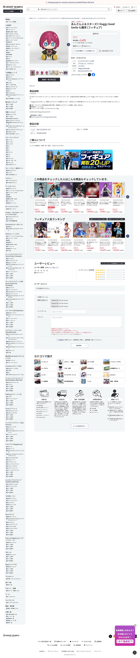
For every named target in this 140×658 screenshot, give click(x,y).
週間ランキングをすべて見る (97, 219)
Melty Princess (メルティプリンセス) (16, 451)
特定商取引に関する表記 (68, 651)
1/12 (9, 156)
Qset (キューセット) (13, 294)
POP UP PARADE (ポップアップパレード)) (16, 265)
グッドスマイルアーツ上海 (86, 61)
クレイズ (10, 172)
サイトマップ (97, 651)
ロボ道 (9, 370)
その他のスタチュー (12, 182)
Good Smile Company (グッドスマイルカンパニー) (16, 519)
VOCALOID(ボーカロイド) (14, 44)
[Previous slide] (29, 44)
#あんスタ (32, 85)
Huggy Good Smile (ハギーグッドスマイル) (16, 296)
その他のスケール (12, 164)
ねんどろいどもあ (12, 526)
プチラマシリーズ (12, 462)
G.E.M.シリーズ (11, 460)
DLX (9, 372)
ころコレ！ (10, 384)
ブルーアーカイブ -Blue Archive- (15, 38)
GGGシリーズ (11, 448)
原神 (9, 52)
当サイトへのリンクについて (84, 651)
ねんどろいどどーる (12, 86)
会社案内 (41, 651)
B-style (10, 82)
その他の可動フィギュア (13, 134)
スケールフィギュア (12, 271)
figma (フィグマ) (12, 114)
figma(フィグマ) (12, 88)
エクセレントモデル (12, 466)
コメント (40, 317)
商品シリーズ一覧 (12, 620)
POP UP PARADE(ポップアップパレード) (15, 79)
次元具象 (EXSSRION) (13, 118)
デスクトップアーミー (13, 468)
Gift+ (9, 91)
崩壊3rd (10, 196)
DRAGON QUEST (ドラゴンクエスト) (16, 347)
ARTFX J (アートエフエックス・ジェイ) (16, 315)
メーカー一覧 (11, 616)
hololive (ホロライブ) (13, 216)
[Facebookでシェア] (93, 74)
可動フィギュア (11, 360)
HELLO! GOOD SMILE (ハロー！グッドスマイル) (16, 268)
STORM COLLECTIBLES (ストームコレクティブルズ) (16, 126)
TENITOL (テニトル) (13, 411)
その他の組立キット (12, 174)
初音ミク (10, 227)
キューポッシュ (11, 320)
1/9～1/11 (10, 152)
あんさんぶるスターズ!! (85, 71)
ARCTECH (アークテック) (14, 120)
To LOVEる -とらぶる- (13, 34)
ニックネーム (41, 311)
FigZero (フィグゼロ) (13, 368)
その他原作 (10, 108)
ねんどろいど (11, 75)
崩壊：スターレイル (12, 46)
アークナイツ (11, 50)
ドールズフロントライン (13, 63)
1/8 (8, 150)
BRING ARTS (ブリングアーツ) (15, 341)
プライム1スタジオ (12, 180)
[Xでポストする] (89, 74)
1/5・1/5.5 (10, 144)
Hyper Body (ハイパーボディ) (15, 291)
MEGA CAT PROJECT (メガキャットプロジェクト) (16, 454)
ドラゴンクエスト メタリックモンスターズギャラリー (16, 338)
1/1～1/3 (10, 139)
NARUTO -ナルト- (12, 65)
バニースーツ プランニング (14, 67)
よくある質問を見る (79, 426)
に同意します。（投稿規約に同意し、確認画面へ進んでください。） (80, 340)
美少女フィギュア (12, 188)
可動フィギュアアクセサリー (14, 579)
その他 (9, 250)
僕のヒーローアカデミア (13, 48)
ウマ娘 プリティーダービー (14, 36)
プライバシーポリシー (53, 651)
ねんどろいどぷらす (12, 528)
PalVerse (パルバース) (13, 382)
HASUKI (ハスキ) (12, 131)
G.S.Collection (11, 93)
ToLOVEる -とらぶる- (13, 484)
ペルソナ (10, 56)
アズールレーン (11, 29)
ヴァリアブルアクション (13, 470)
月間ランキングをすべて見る (115, 219)
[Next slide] (68, 44)
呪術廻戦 (10, 54)
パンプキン (81, 66)
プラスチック (82, 63)
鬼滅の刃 (10, 42)
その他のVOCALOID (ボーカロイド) (15, 229)
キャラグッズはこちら (13, 602)
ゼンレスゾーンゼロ (12, 40)
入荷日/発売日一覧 (12, 614)
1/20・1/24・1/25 (12, 160)
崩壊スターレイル (12, 203)
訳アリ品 (10, 584)
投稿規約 (61, 340)
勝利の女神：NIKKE (12, 32)
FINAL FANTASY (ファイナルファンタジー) (16, 344)
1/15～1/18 (10, 158)
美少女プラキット (12, 170)
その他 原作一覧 (11, 69)
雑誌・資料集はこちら (13, 608)
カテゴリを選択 (9, 11)
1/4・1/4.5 (10, 142)
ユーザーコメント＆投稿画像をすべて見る (112, 263)
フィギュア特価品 (12, 21)
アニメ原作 (10, 106)
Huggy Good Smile (84, 68)
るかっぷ (10, 77)
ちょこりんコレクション (13, 464)
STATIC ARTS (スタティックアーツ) (15, 335)
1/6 (8, 146)
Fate (9, 58)
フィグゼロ (10, 116)
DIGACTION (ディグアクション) (15, 129)
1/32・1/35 (10, 162)
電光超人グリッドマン (13, 60)
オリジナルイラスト (12, 27)
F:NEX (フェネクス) (12, 413)
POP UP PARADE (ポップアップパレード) (16, 299)
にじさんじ (10, 219)
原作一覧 (10, 622)
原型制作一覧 (11, 618)
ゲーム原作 (10, 104)
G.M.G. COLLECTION (13, 457)
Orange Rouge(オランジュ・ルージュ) (16, 95)
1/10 (9, 154)
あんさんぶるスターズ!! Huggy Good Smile (43, 117)
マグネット (90, 63)
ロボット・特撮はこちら (13, 590)
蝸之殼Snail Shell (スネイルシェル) (15, 123)
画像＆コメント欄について (52, 267)
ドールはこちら (11, 596)
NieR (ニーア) (11, 350)
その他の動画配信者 (12, 221)
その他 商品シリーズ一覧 (14, 98)
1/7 (8, 148)
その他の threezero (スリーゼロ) (16, 374)
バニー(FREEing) (12, 84)
